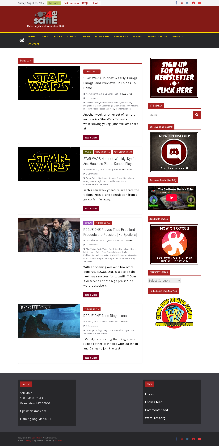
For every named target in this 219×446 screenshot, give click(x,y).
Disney (98, 105)
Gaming (85, 36)
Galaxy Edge (107, 105)
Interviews (121, 36)
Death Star (113, 249)
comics (117, 102)
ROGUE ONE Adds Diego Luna (105, 315)
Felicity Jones (89, 252)
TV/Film (44, 36)
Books (58, 36)
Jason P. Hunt (113, 240)
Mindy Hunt (113, 94)
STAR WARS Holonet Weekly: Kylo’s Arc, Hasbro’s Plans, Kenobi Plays (109, 161)
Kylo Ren (102, 181)
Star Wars (110, 108)
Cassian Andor (92, 102)
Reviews (88, 223)
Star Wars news (100, 333)
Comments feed (156, 410)
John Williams (132, 105)
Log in (149, 394)
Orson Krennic (89, 258)
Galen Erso (101, 252)
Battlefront (103, 178)
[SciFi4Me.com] (22, 40)
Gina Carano (119, 105)
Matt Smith (121, 181)
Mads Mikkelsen (117, 255)
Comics (71, 36)
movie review (131, 255)
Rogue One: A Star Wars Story (121, 258)
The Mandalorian (123, 108)
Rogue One (102, 258)
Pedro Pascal (99, 108)
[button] (182, 36)
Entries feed (153, 402)
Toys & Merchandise (123, 152)
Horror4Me (102, 36)
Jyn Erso (125, 252)
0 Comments (91, 98)
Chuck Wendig (106, 102)
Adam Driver (91, 178)
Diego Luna (88, 105)
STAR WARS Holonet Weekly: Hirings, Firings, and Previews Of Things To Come (110, 83)
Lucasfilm (87, 108)
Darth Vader (102, 249)
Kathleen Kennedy (91, 255)
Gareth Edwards (114, 252)
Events (137, 36)
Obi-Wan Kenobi (90, 184)
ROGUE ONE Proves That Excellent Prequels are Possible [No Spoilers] (110, 232)
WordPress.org (155, 418)
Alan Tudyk (91, 249)
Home (31, 36)
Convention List (157, 36)
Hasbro (93, 181)
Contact (33, 44)
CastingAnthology (94, 330)
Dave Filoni (126, 102)
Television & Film (92, 71)
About (176, 36)
